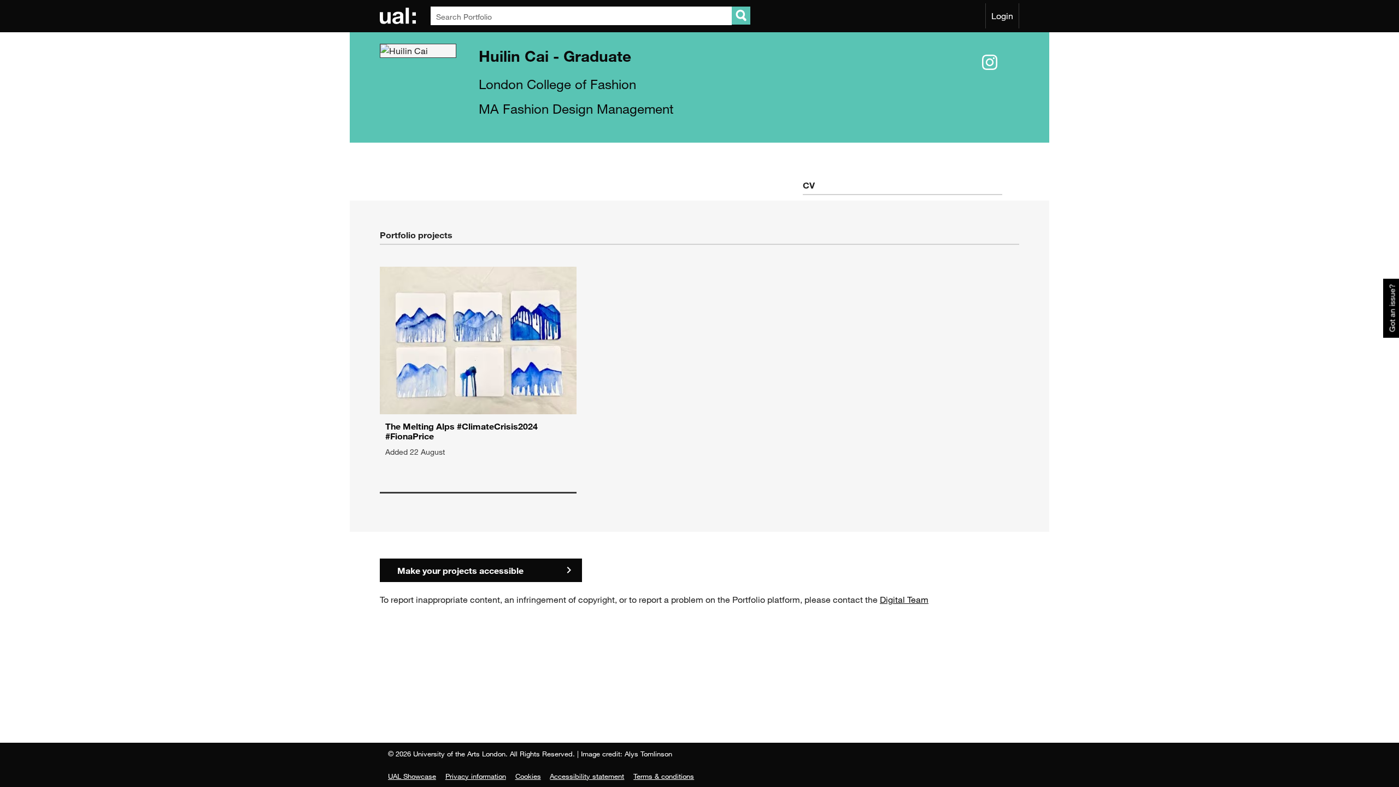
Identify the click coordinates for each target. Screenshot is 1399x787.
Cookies (528, 776)
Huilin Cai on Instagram (989, 63)
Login (1002, 15)
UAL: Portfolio (400, 16)
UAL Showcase (412, 776)
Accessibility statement (587, 776)
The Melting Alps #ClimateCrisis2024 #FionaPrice (461, 431)
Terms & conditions (663, 776)
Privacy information (475, 776)
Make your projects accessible (460, 570)
